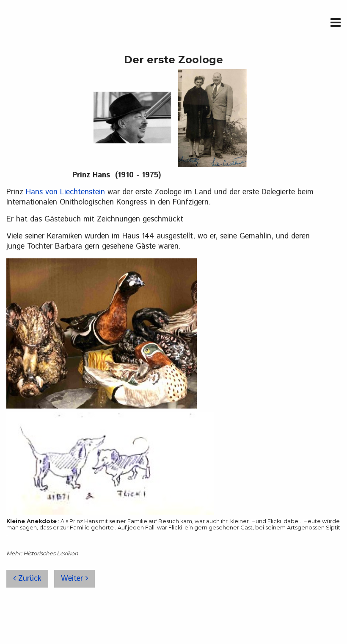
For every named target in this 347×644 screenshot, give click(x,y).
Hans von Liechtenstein (65, 192)
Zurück (28, 578)
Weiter (73, 578)
